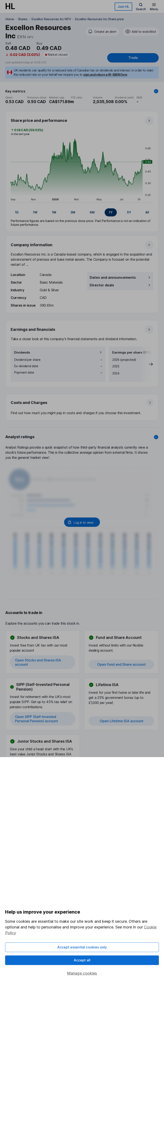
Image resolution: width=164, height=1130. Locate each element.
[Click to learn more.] (156, 91)
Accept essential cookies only (82, 947)
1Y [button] (111, 212)
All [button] (147, 212)
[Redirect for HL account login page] (82, 522)
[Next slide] (146, 364)
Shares (23, 19)
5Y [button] (129, 212)
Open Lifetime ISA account (121, 721)
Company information (31, 245)
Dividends (22, 352)
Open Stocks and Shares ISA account (38, 662)
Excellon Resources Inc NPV (51, 19)
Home (9, 19)
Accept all (82, 960)
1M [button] (54, 212)
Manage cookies (82, 973)
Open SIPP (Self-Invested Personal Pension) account (36, 719)
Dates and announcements (113, 277)
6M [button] (92, 212)
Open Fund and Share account (121, 664)
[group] (82, 212)
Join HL (123, 6)
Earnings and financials (33, 329)
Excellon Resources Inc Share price (99, 19)
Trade (133, 58)
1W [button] (35, 212)
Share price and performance (39, 120)
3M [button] (72, 212)
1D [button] (17, 212)
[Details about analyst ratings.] (156, 437)
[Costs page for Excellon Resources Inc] (82, 407)
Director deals (102, 285)
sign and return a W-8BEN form (105, 74)
